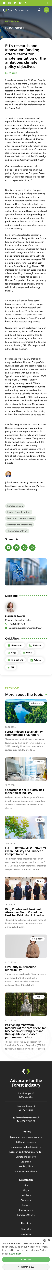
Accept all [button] (26, 1259)
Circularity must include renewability (20, 968)
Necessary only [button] (26, 1267)
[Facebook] (20, 3)
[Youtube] (4, 3)
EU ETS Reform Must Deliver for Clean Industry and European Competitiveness (25, 851)
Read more (15, 1253)
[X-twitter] (25, 3)
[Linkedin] (15, 3)
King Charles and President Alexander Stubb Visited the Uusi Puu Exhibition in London (24, 912)
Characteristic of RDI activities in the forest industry (24, 791)
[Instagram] (9, 3)
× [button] (49, 1240)
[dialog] (26, 1256)
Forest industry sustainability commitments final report (24, 733)
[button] (46, 10)
